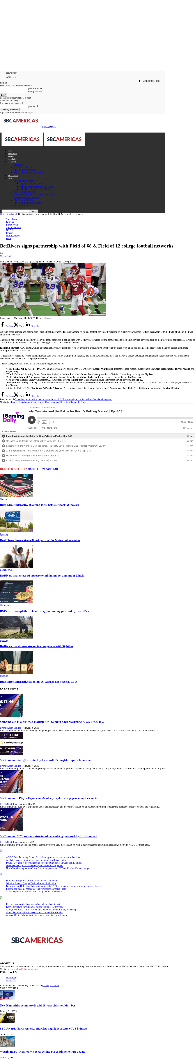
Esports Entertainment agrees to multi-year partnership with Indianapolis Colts (48, 402)
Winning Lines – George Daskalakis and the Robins (31, 883)
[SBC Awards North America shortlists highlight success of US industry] (7, 1022)
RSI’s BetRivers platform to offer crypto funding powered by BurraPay (44, 611)
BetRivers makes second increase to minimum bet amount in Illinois (42, 575)
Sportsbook (12, 153)
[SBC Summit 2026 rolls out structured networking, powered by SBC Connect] (11, 830)
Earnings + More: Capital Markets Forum (33, 194)
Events (10, 178)
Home (10, 151)
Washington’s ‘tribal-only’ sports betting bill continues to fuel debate (42, 1051)
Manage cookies (51, 985)
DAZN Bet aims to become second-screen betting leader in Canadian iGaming (44, 862)
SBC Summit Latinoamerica (27, 203)
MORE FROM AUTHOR (43, 468)
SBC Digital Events (23, 181)
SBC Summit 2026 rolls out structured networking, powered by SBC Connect (48, 836)
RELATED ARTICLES (14, 468)
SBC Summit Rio (22, 205)
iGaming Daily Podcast (25, 167)
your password (35, 91)
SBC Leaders (13, 175)
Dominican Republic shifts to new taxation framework (32, 880)
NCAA (9, 230)
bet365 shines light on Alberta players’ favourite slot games (34, 865)
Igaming (11, 156)
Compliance (6, 605)
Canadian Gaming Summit (26, 197)
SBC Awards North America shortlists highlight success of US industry (43, 1028)
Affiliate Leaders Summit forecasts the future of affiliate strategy (36, 860)
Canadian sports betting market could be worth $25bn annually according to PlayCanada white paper (63, 399)
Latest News (12, 224)
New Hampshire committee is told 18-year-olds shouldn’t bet (37, 1005)
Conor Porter (6, 256)
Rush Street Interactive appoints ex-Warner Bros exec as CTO (38, 681)
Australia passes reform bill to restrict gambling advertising (34, 891)
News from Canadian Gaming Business (38, 851)
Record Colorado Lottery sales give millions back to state (33, 904)
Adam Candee (14, 727)
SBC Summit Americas (25, 192)
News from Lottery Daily (28, 897)
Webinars (18, 164)
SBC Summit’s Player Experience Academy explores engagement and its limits (48, 798)
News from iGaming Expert (29, 874)
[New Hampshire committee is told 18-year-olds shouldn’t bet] (7, 999)
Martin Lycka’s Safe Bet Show (28, 172)
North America (13, 235)
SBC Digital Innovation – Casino (36, 189)
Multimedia (12, 162)
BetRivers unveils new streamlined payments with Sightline (36, 646)
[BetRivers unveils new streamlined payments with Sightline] (16, 637)
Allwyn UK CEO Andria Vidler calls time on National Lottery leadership (41, 909)
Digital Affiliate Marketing (32, 183)
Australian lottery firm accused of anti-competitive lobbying (34, 912)
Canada (3, 499)
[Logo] (23, 145)
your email (33, 106)
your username (35, 88)
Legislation (12, 159)
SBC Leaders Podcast (24, 170)
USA (8, 238)
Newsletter (11, 72)
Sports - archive (13, 227)
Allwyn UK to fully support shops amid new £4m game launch (36, 915)
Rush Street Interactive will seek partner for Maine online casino (40, 540)
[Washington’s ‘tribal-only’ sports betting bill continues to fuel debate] (7, 1045)
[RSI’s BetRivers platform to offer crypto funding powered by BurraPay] (16, 602)
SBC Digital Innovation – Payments (37, 186)
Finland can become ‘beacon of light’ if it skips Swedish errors (36, 889)
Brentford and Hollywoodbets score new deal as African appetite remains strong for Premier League (54, 886)
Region (9, 233)
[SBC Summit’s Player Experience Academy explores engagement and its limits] (11, 792)
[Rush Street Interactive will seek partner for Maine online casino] (16, 531)
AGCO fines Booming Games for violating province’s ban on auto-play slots (43, 857)
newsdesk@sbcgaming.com (24, 969)
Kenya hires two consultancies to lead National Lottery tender (35, 907)
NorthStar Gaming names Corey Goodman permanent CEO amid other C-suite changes (48, 868)
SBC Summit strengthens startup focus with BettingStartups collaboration (46, 760)
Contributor (12, 804)
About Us (11, 77)
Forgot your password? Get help (15, 97)
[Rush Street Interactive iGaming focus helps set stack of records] (16, 496)
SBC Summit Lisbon (24, 200)
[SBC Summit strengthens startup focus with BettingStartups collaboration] (11, 754)
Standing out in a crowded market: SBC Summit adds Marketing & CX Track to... (52, 721)
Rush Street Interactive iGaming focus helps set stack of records (39, 504)
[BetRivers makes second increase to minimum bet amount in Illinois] (16, 567)
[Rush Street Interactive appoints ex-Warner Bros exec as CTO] (16, 673)
